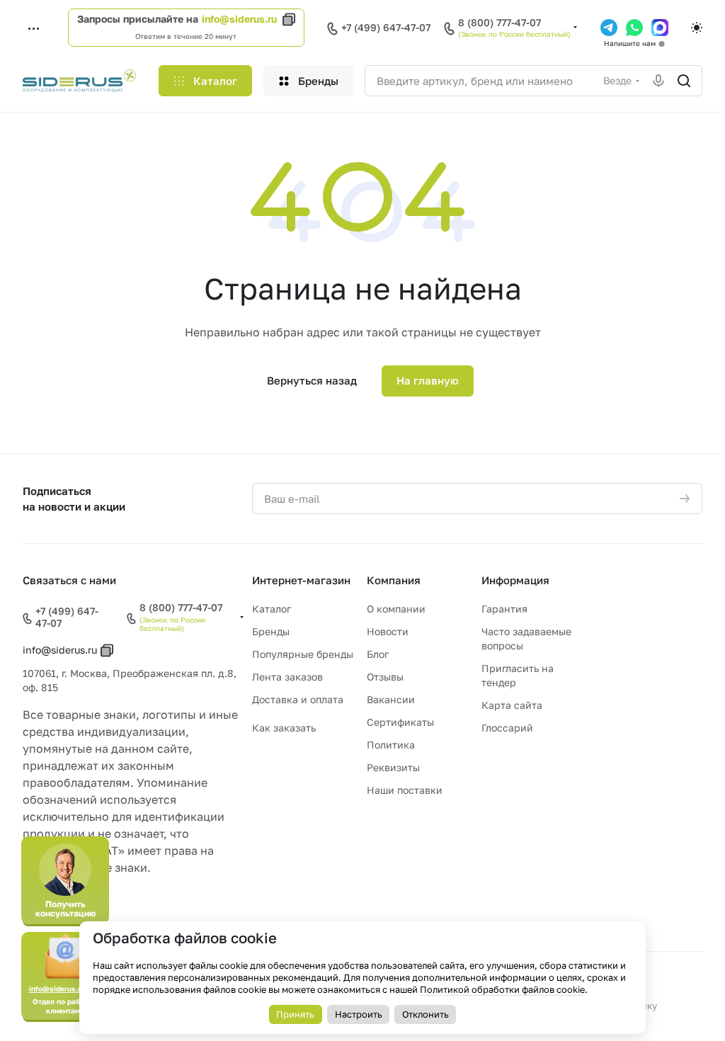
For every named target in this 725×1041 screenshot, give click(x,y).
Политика (391, 745)
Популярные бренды (302, 654)
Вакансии (391, 699)
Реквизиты (393, 767)
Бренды (271, 631)
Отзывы (385, 677)
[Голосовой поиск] (658, 81)
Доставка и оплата (297, 699)
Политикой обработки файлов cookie (502, 989)
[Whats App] (634, 27)
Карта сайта (511, 705)
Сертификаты (400, 722)
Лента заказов (287, 677)
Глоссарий (507, 728)
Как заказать (284, 728)
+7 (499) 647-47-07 (385, 27)
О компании (396, 609)
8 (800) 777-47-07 (499, 22)
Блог (378, 654)
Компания (394, 580)
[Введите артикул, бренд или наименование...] (684, 80)
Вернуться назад (312, 380)
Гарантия (504, 609)
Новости (388, 631)
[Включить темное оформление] (696, 27)
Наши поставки (405, 790)
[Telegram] (608, 27)
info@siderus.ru (239, 19)
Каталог (271, 609)
